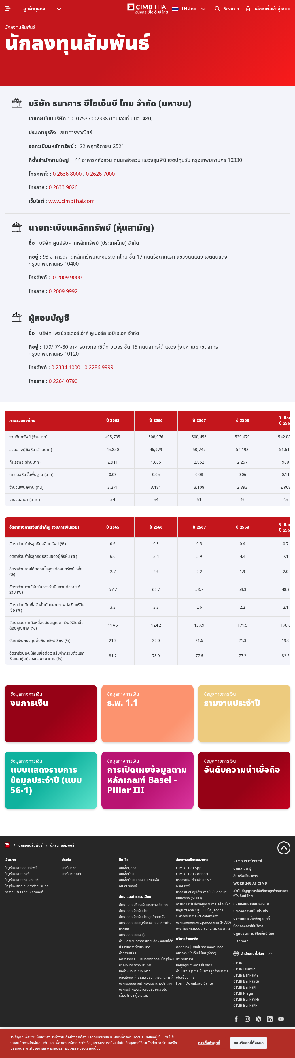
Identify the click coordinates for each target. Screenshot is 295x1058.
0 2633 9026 (62, 187)
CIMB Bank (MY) (246, 975)
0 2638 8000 (67, 173)
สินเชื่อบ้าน (126, 873)
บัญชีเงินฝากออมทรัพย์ (21, 867)
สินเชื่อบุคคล (127, 867)
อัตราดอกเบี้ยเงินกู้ (132, 934)
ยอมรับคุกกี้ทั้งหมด (249, 1042)
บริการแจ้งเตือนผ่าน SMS (194, 879)
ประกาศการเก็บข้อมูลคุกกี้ (251, 918)
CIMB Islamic (244, 969)
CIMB (237, 963)
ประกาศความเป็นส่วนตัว (250, 911)
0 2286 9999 (98, 367)
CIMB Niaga (243, 993)
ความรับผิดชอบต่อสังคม (251, 903)
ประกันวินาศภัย (72, 873)
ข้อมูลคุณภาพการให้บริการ (194, 965)
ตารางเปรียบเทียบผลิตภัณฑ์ (24, 892)
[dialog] (147, 1043)
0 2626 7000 (100, 173)
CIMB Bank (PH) (245, 1005)
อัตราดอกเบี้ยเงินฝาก (133, 910)
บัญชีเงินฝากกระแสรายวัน (22, 879)
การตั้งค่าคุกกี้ (209, 1042)
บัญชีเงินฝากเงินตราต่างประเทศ (27, 885)
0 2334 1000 (65, 367)
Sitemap (241, 940)
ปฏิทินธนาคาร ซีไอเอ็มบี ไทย (253, 933)
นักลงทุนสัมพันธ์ (30, 845)
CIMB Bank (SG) (246, 981)
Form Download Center (195, 983)
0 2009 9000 (67, 277)
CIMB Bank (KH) (245, 987)
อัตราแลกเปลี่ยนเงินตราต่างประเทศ (143, 904)
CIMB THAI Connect (192, 873)
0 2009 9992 (63, 291)
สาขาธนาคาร (185, 959)
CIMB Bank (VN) (246, 999)
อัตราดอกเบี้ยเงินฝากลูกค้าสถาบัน (142, 916)
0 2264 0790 (62, 381)
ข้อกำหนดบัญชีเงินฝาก (134, 971)
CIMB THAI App (189, 867)
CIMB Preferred (247, 860)
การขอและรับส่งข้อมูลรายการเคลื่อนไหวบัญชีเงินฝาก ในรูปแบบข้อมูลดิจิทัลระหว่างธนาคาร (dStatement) (203, 910)
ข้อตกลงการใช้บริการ (248, 926)
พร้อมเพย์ (183, 885)
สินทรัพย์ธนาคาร (245, 875)
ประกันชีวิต (69, 867)
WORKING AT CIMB (250, 883)
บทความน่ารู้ (242, 868)
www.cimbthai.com (71, 201)
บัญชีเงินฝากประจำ (18, 873)
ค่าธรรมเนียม (128, 953)
